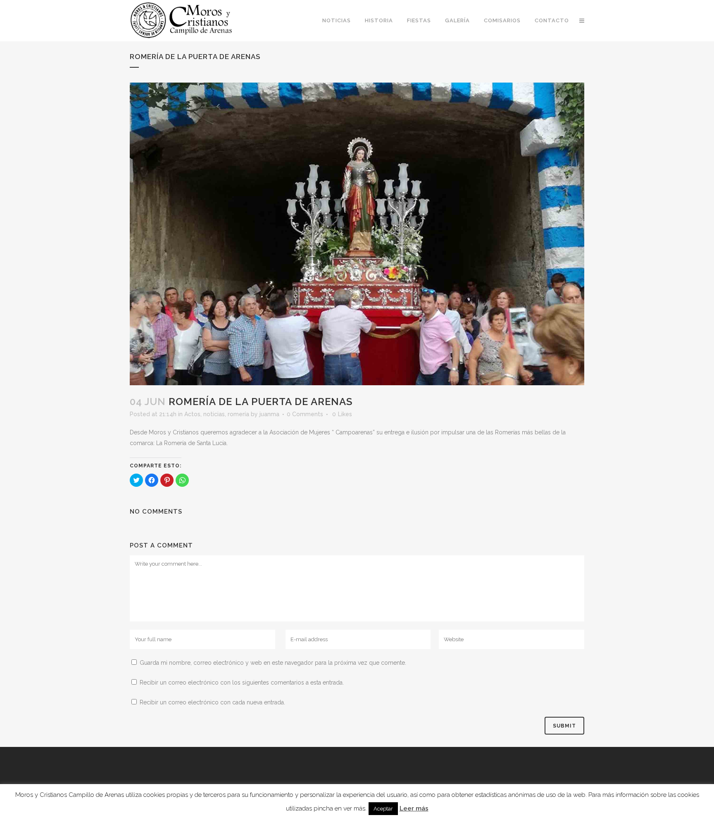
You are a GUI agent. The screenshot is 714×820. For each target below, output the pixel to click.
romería (238, 414)
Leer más (414, 808)
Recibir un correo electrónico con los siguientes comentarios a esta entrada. (242, 682)
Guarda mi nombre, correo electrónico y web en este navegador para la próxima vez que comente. (273, 662)
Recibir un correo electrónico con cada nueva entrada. (212, 702)
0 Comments (305, 414)
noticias (214, 414)
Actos (192, 414)
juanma (269, 414)
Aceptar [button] (383, 809)
